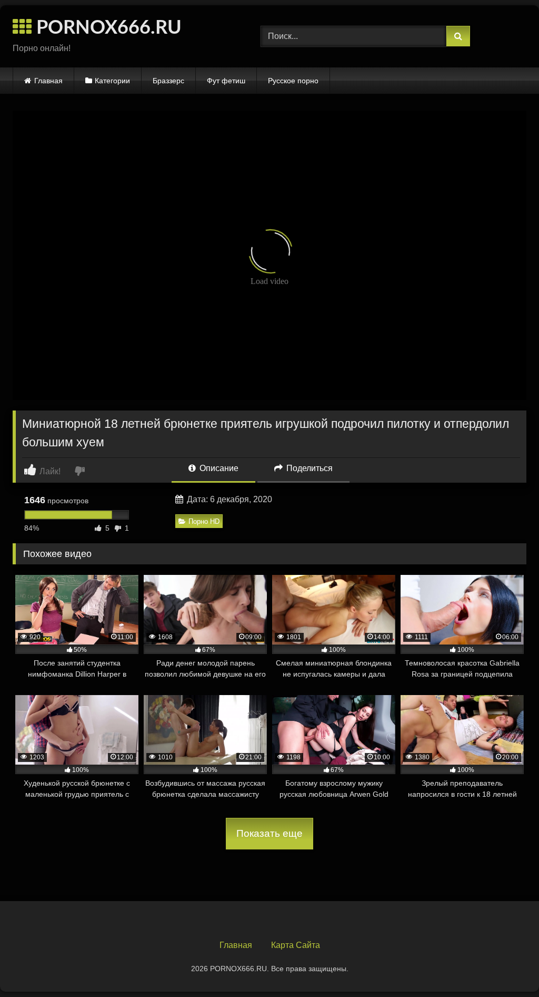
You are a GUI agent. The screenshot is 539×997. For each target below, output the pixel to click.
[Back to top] (506, 965)
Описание (217, 468)
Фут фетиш (226, 80)
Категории (112, 80)
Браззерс (168, 80)
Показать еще (269, 833)
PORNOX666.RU (107, 27)
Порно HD (203, 521)
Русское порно (293, 80)
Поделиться (308, 468)
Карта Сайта (295, 945)
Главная (48, 80)
